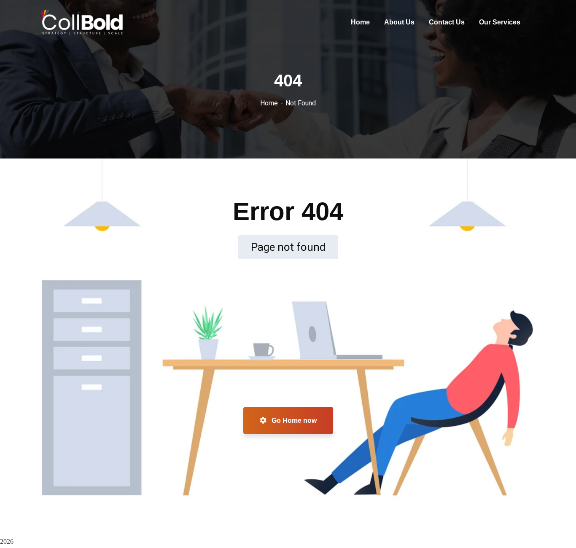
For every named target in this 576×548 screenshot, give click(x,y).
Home (269, 103)
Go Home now (293, 420)
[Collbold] (82, 22)
